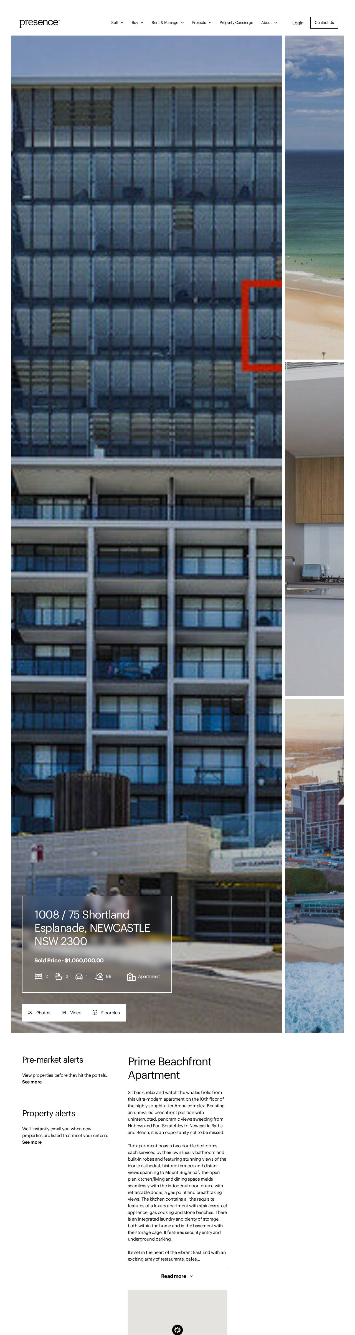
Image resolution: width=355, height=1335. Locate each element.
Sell (114, 22)
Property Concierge (236, 22)
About (266, 22)
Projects (199, 22)
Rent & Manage (165, 22)
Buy (135, 22)
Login (298, 23)
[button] (39, 1013)
